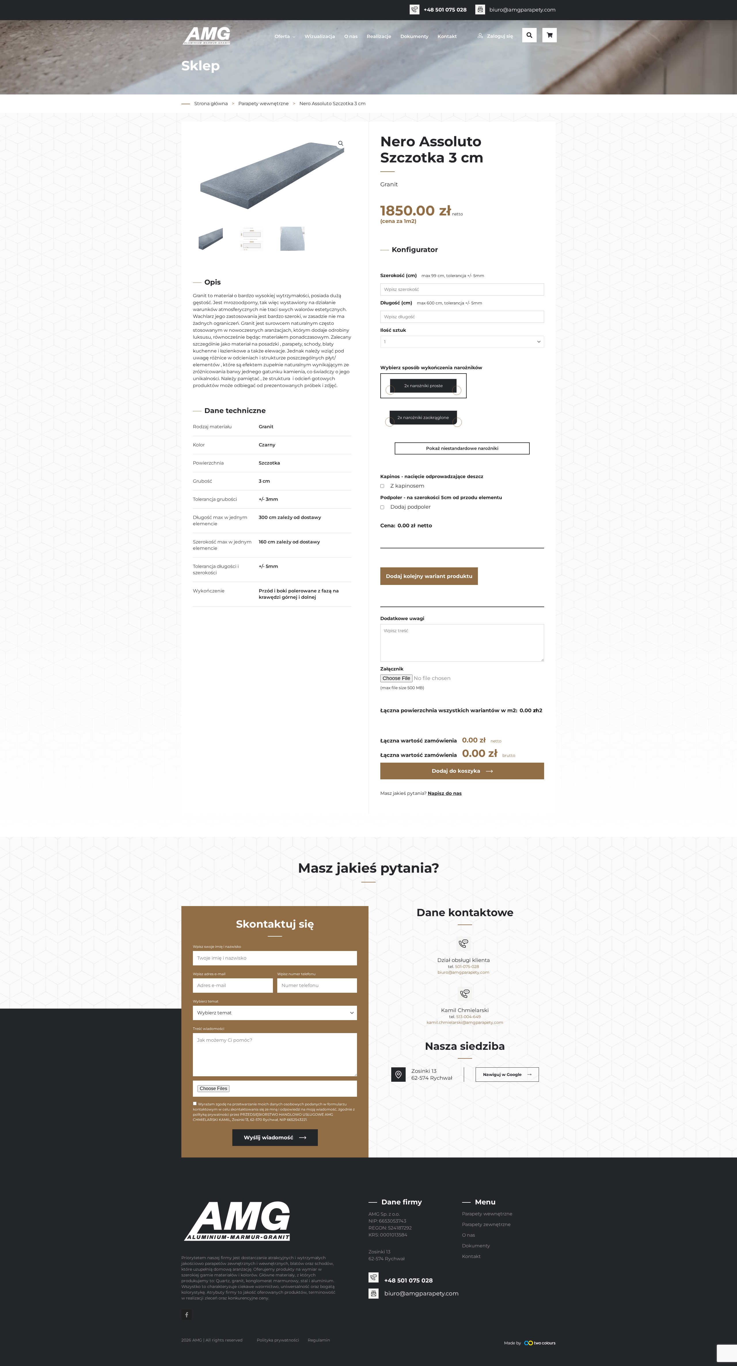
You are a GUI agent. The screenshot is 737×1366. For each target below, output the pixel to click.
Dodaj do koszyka (456, 771)
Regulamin (319, 1340)
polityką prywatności (211, 1114)
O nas (468, 1235)
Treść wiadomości (208, 1028)
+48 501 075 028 (445, 10)
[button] (529, 35)
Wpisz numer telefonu (296, 974)
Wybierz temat (206, 1001)
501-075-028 (467, 966)
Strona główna (211, 103)
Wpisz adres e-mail (209, 974)
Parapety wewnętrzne (263, 103)
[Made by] (540, 1343)
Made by (512, 1343)
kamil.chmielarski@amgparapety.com (465, 1022)
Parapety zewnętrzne (486, 1224)
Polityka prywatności (278, 1340)
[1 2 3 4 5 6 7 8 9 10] (462, 342)
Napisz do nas (445, 793)
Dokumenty (476, 1245)
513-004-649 (468, 1016)
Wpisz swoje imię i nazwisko (217, 946)
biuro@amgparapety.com (522, 10)
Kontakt (471, 1256)
